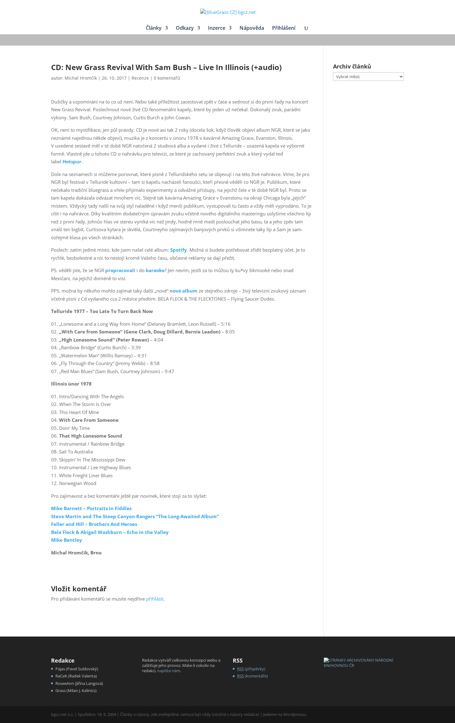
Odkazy (185, 28)
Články (154, 28)
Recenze (140, 78)
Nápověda (252, 28)
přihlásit (154, 599)
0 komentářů (167, 78)
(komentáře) (252, 676)
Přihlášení (283, 28)
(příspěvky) (251, 669)
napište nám (168, 670)
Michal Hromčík (81, 78)
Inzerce (216, 28)
